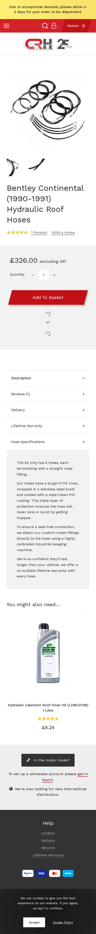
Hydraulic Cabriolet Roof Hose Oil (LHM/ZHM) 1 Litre (48, 708)
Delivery (18, 410)
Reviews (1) (20, 394)
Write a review (63, 232)
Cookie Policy (63, 922)
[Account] (53, 26)
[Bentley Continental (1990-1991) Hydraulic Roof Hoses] (48, 110)
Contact (48, 833)
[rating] (17, 232)
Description (21, 378)
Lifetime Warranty (26, 426)
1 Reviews (39, 232)
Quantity (17, 274)
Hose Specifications (28, 442)
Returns (48, 848)
